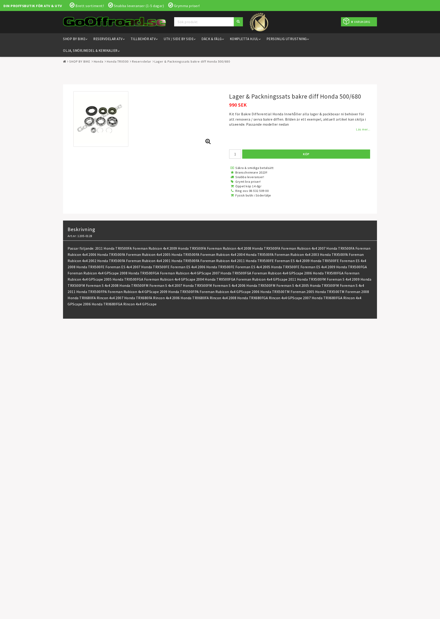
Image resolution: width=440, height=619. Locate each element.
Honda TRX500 (118, 61)
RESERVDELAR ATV (108, 39)
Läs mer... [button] (363, 129)
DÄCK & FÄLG (211, 39)
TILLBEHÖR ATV (143, 39)
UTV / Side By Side (178, 39)
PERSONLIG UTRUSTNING (287, 39)
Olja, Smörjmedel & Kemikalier (90, 50)
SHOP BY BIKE (74, 39)
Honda (99, 61)
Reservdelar (141, 61)
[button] (359, 21)
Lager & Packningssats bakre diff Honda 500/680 (192, 61)
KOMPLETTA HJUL (244, 39)
